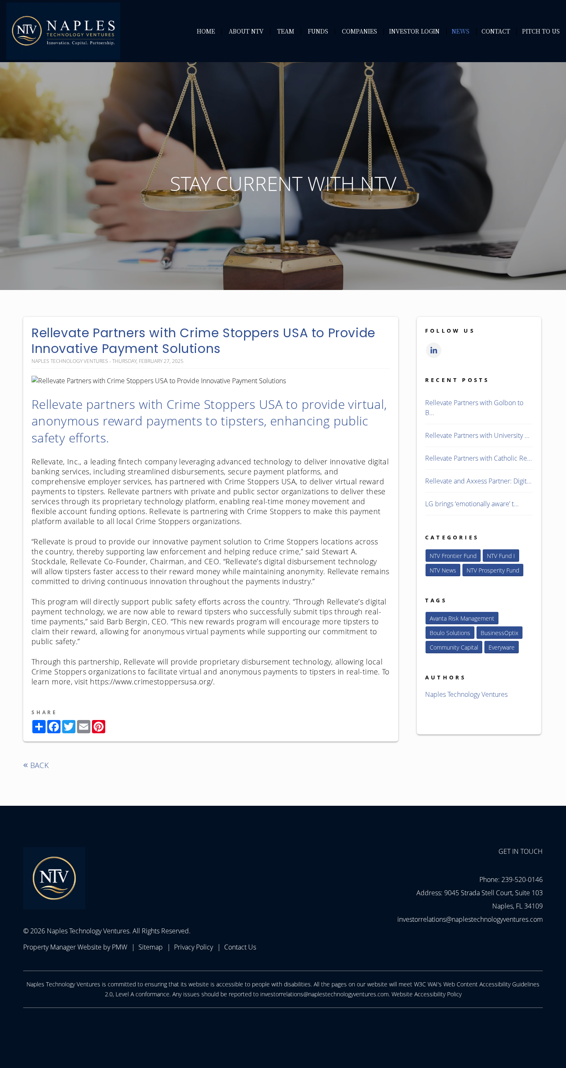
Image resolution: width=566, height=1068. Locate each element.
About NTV (246, 31)
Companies (359, 31)
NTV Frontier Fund (453, 556)
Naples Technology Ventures (466, 694)
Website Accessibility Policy (427, 994)
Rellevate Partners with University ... (477, 435)
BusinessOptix (499, 633)
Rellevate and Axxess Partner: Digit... (478, 481)
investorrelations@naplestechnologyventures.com (470, 919)
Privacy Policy (193, 947)
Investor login (414, 31)
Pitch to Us (541, 31)
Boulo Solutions (450, 633)
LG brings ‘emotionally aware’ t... (472, 503)
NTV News (443, 570)
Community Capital (454, 647)
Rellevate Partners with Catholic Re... (478, 458)
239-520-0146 (522, 879)
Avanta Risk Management (462, 618)
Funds (318, 31)
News (460, 31)
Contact (495, 31)
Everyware (502, 647)
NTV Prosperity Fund (493, 570)
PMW (119, 947)
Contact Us (240, 947)
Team (285, 31)
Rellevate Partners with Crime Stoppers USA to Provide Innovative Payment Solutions (203, 341)
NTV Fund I (501, 556)
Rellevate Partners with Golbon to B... (474, 407)
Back (38, 765)
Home (206, 31)
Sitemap (150, 947)
